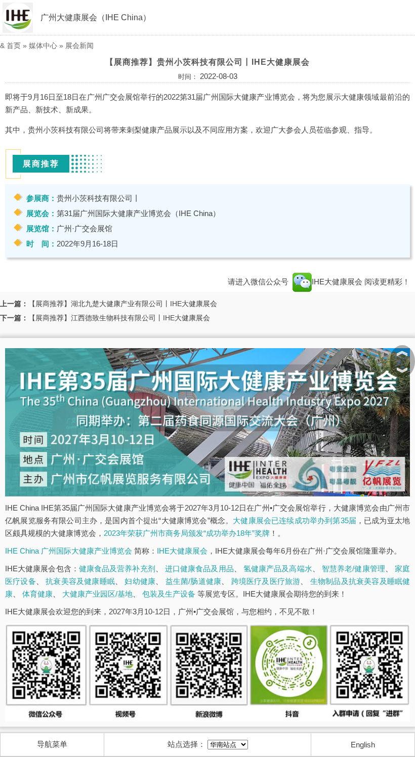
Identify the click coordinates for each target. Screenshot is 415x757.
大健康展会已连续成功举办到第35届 (294, 520)
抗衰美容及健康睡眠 (80, 581)
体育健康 (37, 594)
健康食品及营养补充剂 (117, 568)
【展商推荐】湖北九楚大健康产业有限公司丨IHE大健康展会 (122, 304)
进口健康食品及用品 (199, 568)
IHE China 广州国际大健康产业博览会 (68, 550)
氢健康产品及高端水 (277, 568)
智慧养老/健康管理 (353, 568)
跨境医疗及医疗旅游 (266, 581)
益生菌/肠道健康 (193, 581)
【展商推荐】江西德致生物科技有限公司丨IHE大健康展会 (119, 318)
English (363, 744)
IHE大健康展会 (338, 281)
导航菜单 (52, 744)
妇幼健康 (139, 581)
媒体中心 (43, 45)
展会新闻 (79, 45)
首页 (14, 45)
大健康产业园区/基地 (97, 594)
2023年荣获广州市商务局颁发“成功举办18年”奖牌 (187, 533)
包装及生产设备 (168, 594)
